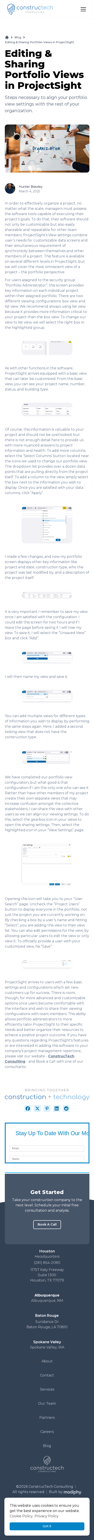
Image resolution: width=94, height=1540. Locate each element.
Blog (17, 37)
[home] (30, 9)
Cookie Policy (21, 1516)
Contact (47, 1375)
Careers (47, 1432)
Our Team (47, 1403)
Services (47, 1389)
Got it (47, 1526)
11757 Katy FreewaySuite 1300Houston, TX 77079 (47, 1275)
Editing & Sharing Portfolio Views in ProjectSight (39, 42)
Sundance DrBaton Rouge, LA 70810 (47, 1324)
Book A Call (47, 1224)
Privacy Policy (47, 1516)
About (47, 1361)
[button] (82, 9)
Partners (47, 1417)
